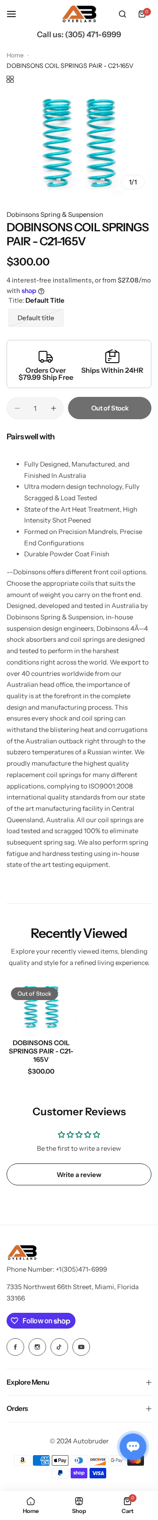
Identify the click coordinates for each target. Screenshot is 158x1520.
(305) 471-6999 (93, 34)
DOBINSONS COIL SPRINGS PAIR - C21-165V (41, 1051)
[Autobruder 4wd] (79, 14)
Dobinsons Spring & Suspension (55, 214)
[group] (79, 144)
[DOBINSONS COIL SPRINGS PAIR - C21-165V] (41, 1007)
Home (15, 55)
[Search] (122, 14)
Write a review (79, 1174)
